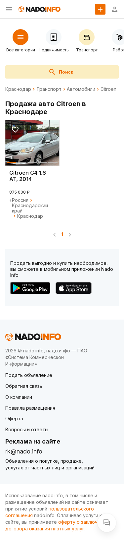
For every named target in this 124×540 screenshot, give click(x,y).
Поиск (66, 72)
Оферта (14, 418)
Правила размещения (30, 408)
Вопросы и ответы (26, 429)
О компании (18, 397)
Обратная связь (23, 386)
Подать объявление (28, 375)
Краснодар (18, 89)
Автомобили (81, 89)
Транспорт (49, 89)
